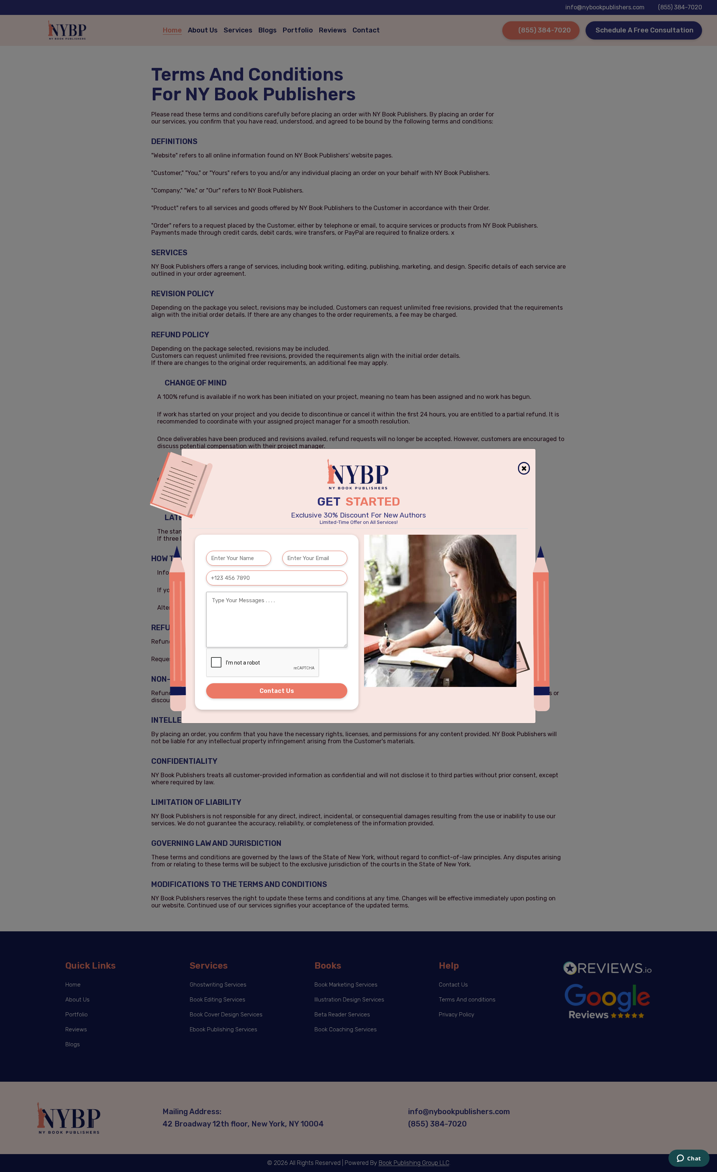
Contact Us (277, 690)
